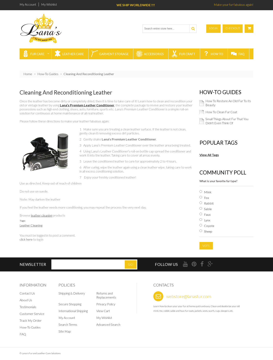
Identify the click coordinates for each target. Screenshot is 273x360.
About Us (26, 300)
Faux (207, 214)
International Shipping (73, 311)
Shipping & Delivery (72, 293)
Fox (206, 198)
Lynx (207, 220)
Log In (213, 28)
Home (27, 74)
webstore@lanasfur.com (188, 296)
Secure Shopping (70, 304)
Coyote (209, 226)
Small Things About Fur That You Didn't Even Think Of (226, 121)
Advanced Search (108, 324)
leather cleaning (41, 215)
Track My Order (31, 320)
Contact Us (27, 293)
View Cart (103, 311)
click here (26, 239)
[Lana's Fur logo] (42, 28)
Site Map (65, 331)
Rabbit (209, 203)
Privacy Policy (105, 304)
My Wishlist (49, 4)
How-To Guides (47, 74)
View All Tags (209, 155)
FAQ (23, 334)
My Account (28, 4)
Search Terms (68, 324)
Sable (208, 209)
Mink (207, 192)
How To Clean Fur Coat (221, 112)
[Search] (192, 29)
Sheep (208, 231)
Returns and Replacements (106, 295)
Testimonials (28, 307)
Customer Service (32, 314)
